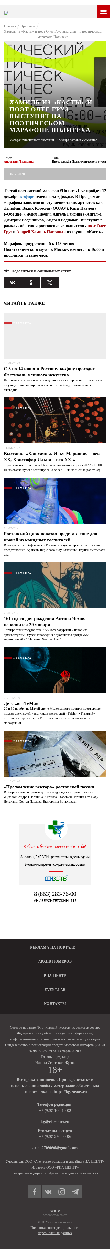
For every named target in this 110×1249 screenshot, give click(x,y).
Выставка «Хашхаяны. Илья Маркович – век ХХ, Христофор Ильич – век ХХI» (52, 456)
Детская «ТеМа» (21, 703)
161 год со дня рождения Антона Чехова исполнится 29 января (45, 621)
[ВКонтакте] (13, 282)
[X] (50, 282)
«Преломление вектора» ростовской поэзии (49, 786)
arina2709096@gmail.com (55, 1148)
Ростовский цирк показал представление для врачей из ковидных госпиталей (50, 536)
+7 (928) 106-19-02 (55, 1110)
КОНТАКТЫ (55, 1004)
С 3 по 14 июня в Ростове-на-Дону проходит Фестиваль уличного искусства (49, 371)
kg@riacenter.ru (55, 1122)
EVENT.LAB (55, 990)
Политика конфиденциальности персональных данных (55, 1230)
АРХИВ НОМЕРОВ (55, 961)
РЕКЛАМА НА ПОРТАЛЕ (52, 947)
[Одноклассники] (31, 282)
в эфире (27, 196)
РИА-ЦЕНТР (55, 976)
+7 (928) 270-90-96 (55, 1136)
